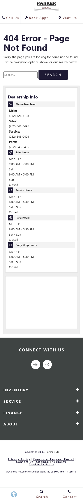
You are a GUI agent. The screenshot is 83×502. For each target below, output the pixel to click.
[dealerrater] (47, 364)
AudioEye (59, 462)
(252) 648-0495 (19, 126)
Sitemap (42, 462)
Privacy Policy (19, 459)
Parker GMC (52, 451)
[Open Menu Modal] (5, 6)
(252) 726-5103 (19, 116)
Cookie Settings (41, 464)
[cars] (35, 364)
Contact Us (25, 462)
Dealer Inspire (65, 471)
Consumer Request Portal (53, 459)
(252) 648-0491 (19, 136)
